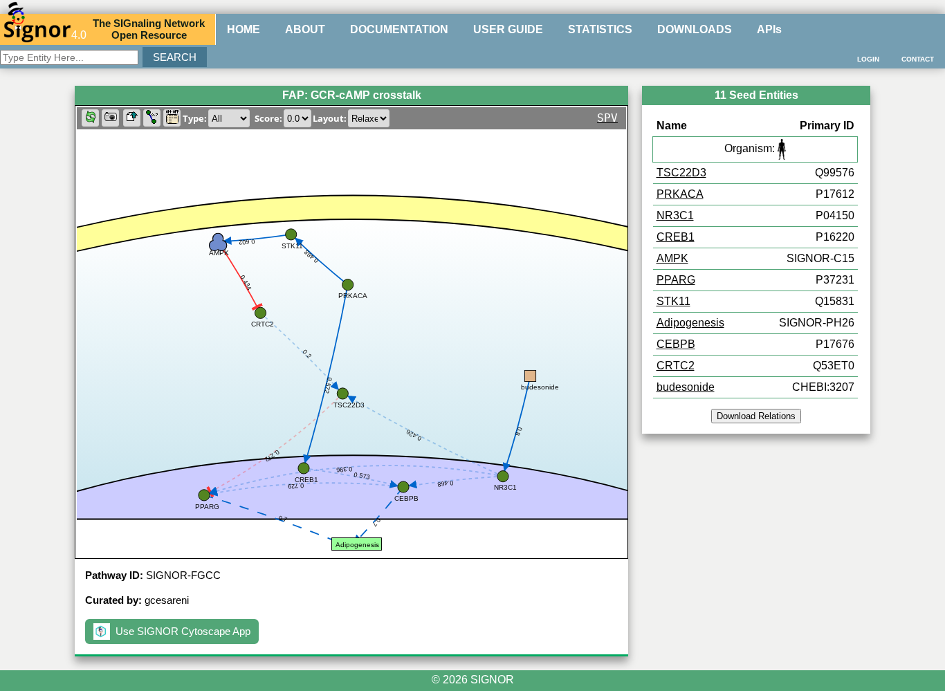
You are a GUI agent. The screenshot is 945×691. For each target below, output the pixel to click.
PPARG (676, 280)
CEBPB (676, 344)
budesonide (686, 387)
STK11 (673, 301)
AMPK (672, 258)
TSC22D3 (681, 172)
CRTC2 (676, 365)
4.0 (78, 35)
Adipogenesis (690, 323)
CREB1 (676, 237)
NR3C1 (675, 215)
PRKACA (680, 194)
